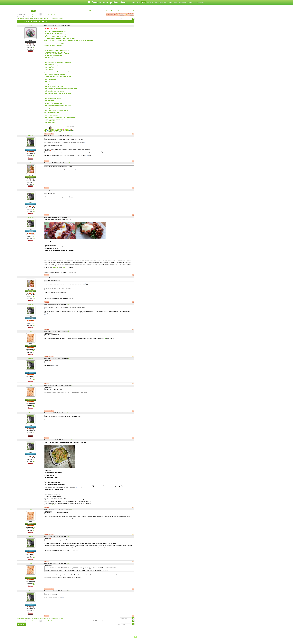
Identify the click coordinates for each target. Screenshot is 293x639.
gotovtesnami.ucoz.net (22, 18)
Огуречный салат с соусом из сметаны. (53, 108)
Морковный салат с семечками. (52, 95)
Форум (31, 18)
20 (51, 14)
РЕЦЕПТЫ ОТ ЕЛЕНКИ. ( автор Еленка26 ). (55, 35)
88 (68, 536)
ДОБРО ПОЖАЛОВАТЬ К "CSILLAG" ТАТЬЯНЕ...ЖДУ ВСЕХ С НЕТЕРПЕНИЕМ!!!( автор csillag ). (68, 40)
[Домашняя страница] (51, 133)
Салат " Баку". (47, 81)
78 (68, 190)
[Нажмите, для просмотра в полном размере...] (59, 456)
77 (69, 163)
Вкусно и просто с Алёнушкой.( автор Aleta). (54, 43)
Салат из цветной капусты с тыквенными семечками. (57, 93)
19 (48, 14)
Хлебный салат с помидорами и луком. (54, 86)
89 (68, 563)
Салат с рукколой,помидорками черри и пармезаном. (57, 62)
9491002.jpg (66, 267)
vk (135, 637)
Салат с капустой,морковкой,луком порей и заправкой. (58, 105)
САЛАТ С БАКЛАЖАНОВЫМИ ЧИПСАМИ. (54, 52)
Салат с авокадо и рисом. (50, 102)
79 (69, 217)
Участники (114, 11)
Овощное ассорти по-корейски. (52, 66)
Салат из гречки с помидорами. (52, 78)
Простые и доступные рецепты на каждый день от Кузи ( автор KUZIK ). (60, 41)
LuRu (32, 16)
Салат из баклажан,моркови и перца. (53, 83)
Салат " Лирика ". (48, 59)
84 (71, 385)
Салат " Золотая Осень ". (50, 84)
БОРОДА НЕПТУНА (48, 69)
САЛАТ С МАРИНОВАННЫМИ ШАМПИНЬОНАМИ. (57, 50)
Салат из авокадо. (48, 60)
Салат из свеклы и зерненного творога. (54, 91)
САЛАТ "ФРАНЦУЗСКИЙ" (50, 122)
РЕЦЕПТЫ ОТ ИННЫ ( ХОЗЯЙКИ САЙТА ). (55, 31)
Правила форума (122, 11)
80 (69, 277)
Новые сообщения (105, 11)
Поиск (129, 11)
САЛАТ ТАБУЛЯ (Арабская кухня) (53, 55)
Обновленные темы (94, 11)
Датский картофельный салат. (52, 112)
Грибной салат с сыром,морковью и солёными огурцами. (58, 71)
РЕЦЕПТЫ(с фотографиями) (41, 18)
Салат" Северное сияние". (50, 79)
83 (68, 358)
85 (68, 412)
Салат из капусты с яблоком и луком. (53, 107)
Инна (30, 25)
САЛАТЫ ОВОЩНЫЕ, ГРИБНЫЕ (56, 18)
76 (71, 135)
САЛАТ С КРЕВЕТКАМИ (49, 120)
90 (68, 591)
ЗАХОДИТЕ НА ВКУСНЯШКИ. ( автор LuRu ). (55, 36)
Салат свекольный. (49, 100)
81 (68, 304)
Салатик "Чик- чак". (49, 57)
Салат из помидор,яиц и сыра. (51, 114)
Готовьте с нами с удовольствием (109, 2)
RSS (133, 11)
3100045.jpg (55, 505)
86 (71, 440)
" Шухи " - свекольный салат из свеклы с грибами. (56, 110)
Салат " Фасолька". (49, 64)
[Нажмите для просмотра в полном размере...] (59, 230)
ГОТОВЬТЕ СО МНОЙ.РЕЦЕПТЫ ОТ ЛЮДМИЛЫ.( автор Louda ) (60, 38)
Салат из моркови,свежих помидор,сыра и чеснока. (57, 96)
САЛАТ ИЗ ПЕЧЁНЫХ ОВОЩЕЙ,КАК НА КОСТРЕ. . (57, 54)
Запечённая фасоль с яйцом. (51, 72)
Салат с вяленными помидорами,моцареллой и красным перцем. (60, 88)
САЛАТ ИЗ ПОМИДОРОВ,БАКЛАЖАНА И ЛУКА (56, 119)
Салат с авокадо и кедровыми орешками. (54, 74)
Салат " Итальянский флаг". (51, 115)
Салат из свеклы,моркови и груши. (52, 98)
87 (71, 509)
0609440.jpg (55, 267)
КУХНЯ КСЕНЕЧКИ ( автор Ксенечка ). (54, 33)
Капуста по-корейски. (49, 90)
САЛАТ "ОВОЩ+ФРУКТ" (49, 67)
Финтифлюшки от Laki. (50, 47)
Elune (29, 16)
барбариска (30, 135)
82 (68, 331)
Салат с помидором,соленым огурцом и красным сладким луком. (60, 117)
